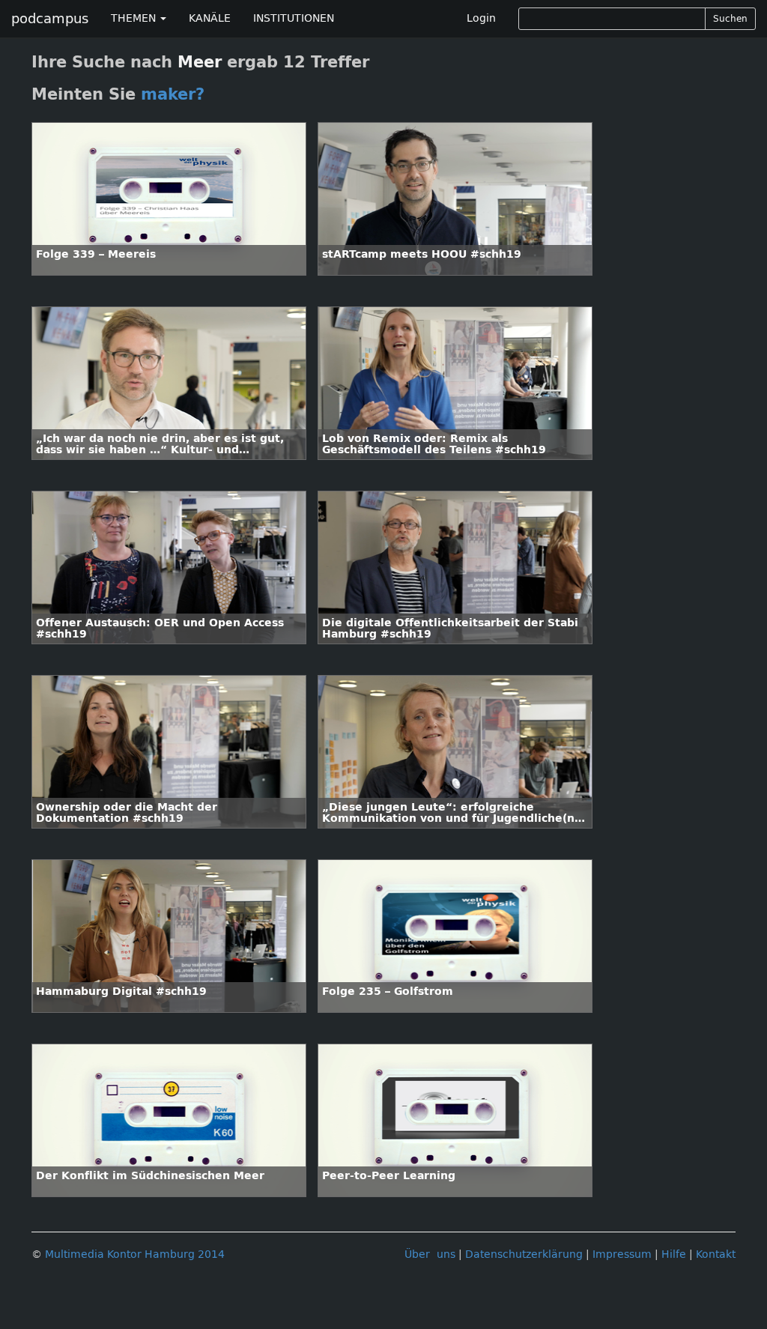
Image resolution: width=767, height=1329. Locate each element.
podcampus (49, 18)
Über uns (429, 1254)
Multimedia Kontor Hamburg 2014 (135, 1254)
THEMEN (135, 18)
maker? (172, 94)
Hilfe (673, 1254)
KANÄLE (210, 18)
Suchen (730, 18)
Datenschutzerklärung (524, 1254)
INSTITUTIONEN (293, 18)
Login (481, 18)
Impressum (622, 1254)
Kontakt (716, 1254)
